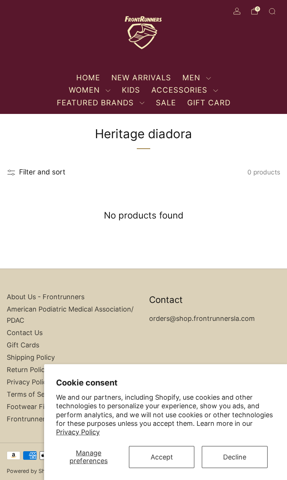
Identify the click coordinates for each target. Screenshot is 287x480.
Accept (162, 457)
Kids (131, 90)
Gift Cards (23, 345)
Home (88, 77)
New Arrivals (141, 77)
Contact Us (25, 333)
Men (191, 77)
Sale (166, 102)
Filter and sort (42, 172)
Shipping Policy (31, 357)
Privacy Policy (78, 432)
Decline (234, 457)
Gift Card (209, 102)
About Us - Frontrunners (45, 297)
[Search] (272, 11)
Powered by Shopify (32, 471)
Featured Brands (95, 102)
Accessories (179, 90)
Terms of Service (33, 394)
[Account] (237, 11)
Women (84, 90)
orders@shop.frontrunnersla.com (202, 318)
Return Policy (28, 370)
